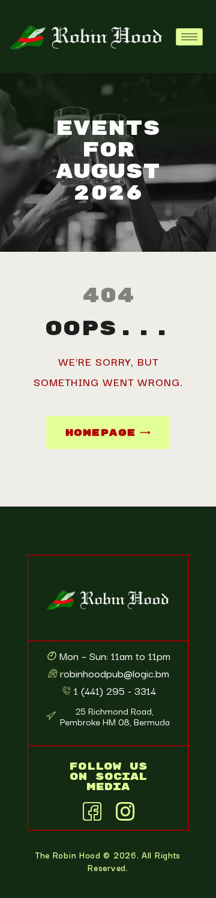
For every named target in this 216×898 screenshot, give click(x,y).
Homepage (100, 433)
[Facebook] (92, 809)
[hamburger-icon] (189, 37)
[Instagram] (125, 809)
